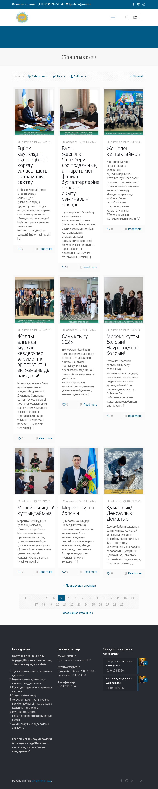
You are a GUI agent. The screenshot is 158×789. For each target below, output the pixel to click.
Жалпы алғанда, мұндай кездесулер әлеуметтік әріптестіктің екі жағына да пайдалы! (33, 356)
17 (36, 604)
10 (89, 597)
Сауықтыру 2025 (75, 339)
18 (43, 604)
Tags (60, 76)
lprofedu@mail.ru (80, 4)
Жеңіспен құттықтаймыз (124, 151)
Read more (45, 248)
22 (71, 604)
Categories (38, 76)
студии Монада (41, 780)
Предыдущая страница (81, 585)
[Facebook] (133, 4)
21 (64, 604)
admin (25, 142)
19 (50, 604)
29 (121, 604)
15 (125, 597)
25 (93, 604)
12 (103, 597)
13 (111, 597)
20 (57, 604)
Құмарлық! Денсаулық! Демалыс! (120, 513)
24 (86, 604)
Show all (138, 76)
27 (107, 604)
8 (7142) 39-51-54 (52, 4)
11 (96, 597)
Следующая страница (77, 612)
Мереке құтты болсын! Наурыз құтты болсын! (123, 344)
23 (79, 604)
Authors (78, 76)
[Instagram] (139, 4)
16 (132, 597)
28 (114, 604)
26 (100, 604)
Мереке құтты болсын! (78, 510)
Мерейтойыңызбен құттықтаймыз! (39, 510)
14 (118, 597)
